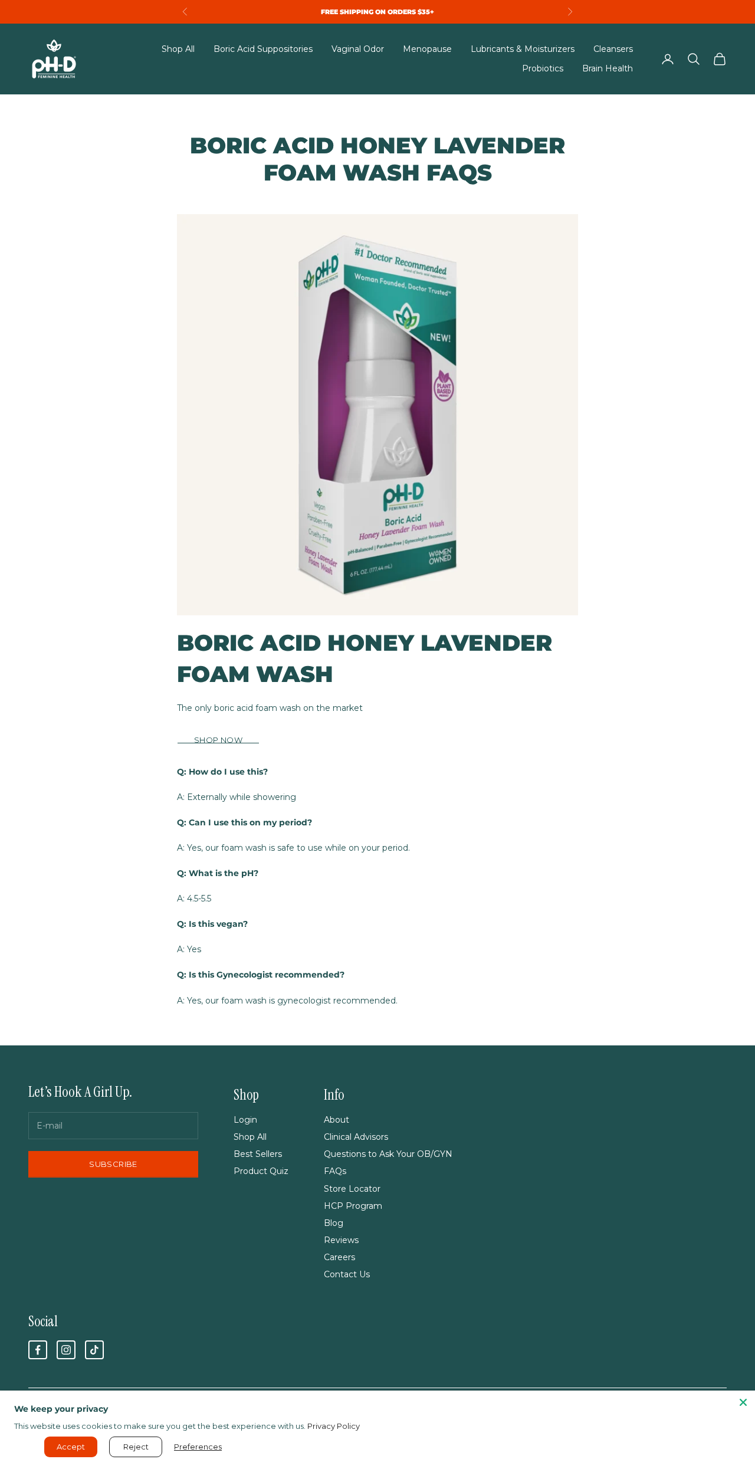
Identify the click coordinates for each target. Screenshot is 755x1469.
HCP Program (353, 1206)
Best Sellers (258, 1154)
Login (245, 1119)
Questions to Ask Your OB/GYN (388, 1154)
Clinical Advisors (356, 1137)
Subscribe (113, 1164)
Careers (339, 1257)
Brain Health (607, 68)
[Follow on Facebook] (38, 1350)
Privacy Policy (333, 1426)
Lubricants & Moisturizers (523, 49)
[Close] (743, 1402)
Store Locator (352, 1188)
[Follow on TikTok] (94, 1350)
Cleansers (613, 49)
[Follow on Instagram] (66, 1350)
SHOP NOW (218, 740)
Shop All (178, 49)
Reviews (341, 1240)
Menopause (427, 49)
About (336, 1119)
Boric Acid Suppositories (263, 49)
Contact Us (347, 1274)
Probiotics (542, 68)
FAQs (335, 1171)
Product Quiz (261, 1171)
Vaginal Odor (357, 49)
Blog (333, 1223)
